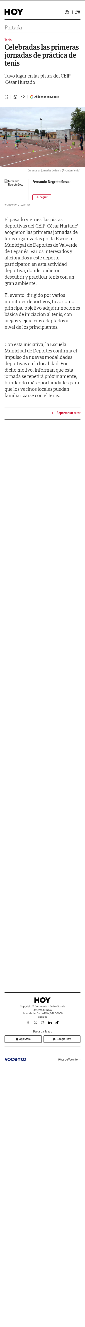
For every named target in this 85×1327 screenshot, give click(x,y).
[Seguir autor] (41, 197)
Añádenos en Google (46, 96)
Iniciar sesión (67, 12)
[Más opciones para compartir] (22, 97)
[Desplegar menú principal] (77, 12)
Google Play (64, 1039)
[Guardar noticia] (6, 97)
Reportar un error (68, 413)
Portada (13, 27)
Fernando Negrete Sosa (50, 181)
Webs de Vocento (68, 1059)
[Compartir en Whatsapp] (15, 97)
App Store (25, 1039)
